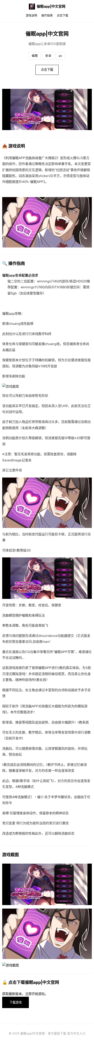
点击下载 (62, 15)
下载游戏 (15, 1002)
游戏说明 (31, 15)
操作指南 (47, 15)
